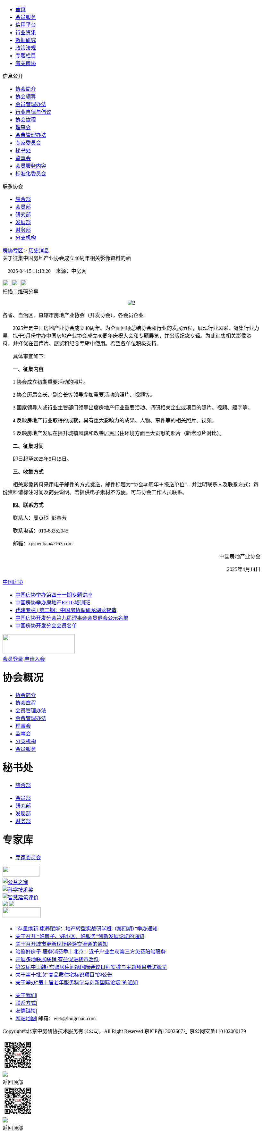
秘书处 (23, 150)
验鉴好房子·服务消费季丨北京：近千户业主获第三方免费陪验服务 (90, 951)
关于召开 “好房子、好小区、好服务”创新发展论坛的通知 (79, 936)
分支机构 (25, 237)
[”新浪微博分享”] (6, 284)
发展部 (23, 222)
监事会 (23, 158)
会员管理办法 (30, 104)
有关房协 (25, 63)
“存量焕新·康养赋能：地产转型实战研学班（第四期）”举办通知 (86, 928)
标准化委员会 (30, 173)
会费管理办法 (30, 135)
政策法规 (25, 48)
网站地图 (25, 1018)
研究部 (23, 214)
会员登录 (13, 659)
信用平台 (25, 25)
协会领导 (25, 96)
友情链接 (25, 1010)
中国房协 (13, 582)
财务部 (23, 230)
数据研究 (25, 40)
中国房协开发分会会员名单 (46, 625)
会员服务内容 (30, 166)
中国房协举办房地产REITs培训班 (52, 602)
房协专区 (13, 250)
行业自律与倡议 (33, 112)
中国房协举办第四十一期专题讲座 (53, 595)
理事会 (23, 127)
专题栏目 (25, 55)
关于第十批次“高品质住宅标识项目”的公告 (63, 975)
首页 (20, 9)
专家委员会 (28, 143)
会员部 (23, 207)
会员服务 (25, 17)
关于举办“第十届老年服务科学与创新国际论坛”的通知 (76, 982)
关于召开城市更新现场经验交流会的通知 (61, 944)
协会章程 (25, 119)
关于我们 (25, 995)
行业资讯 (25, 32)
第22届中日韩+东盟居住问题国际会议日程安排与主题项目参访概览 (91, 967)
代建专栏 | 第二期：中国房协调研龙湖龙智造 (65, 610)
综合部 (23, 199)
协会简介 (25, 89)
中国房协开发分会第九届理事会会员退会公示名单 (71, 618)
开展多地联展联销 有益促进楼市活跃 (57, 959)
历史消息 (39, 250)
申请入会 (34, 659)
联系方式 (25, 1003)
